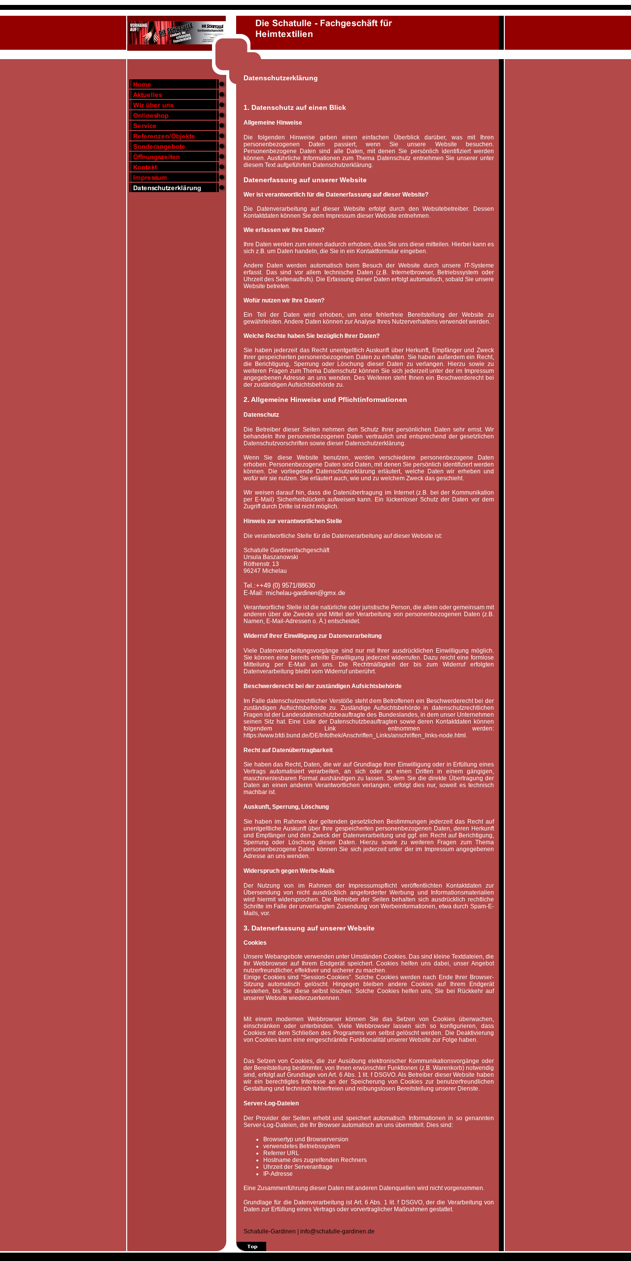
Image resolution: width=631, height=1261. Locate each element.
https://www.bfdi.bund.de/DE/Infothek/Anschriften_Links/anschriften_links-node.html (355, 735)
